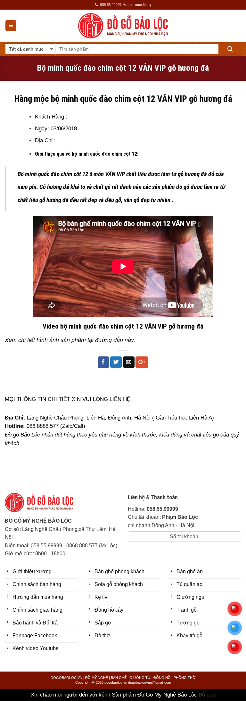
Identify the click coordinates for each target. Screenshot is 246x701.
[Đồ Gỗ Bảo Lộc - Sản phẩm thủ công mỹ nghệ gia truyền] (123, 25)
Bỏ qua (207, 695)
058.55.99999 (46, 545)
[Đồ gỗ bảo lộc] (44, 505)
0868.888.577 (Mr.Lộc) (91, 545)
